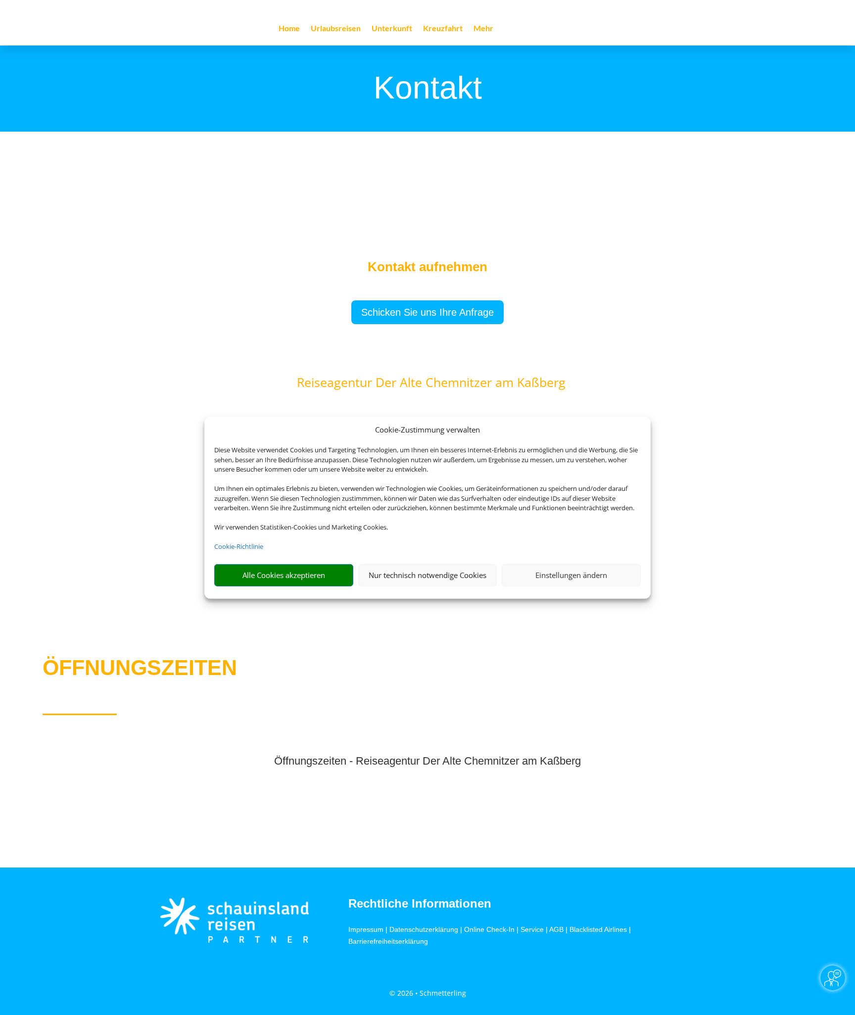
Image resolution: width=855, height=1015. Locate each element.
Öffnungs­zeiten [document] (140, 667)
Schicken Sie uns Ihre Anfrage (427, 312)
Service (532, 929)
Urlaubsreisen (336, 29)
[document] (427, 269)
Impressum (365, 929)
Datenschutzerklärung (423, 929)
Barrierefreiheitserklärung (388, 941)
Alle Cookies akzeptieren (283, 575)
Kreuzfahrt (443, 29)
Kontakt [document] (428, 88)
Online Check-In (489, 929)
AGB (556, 929)
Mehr (483, 29)
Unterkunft (392, 29)
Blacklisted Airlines (598, 929)
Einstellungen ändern (571, 575)
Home (289, 29)
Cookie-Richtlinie (238, 546)
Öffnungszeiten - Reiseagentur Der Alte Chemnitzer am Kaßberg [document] (427, 761)
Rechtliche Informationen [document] (419, 904)
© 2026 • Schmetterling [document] (427, 993)
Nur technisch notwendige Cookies (427, 575)
